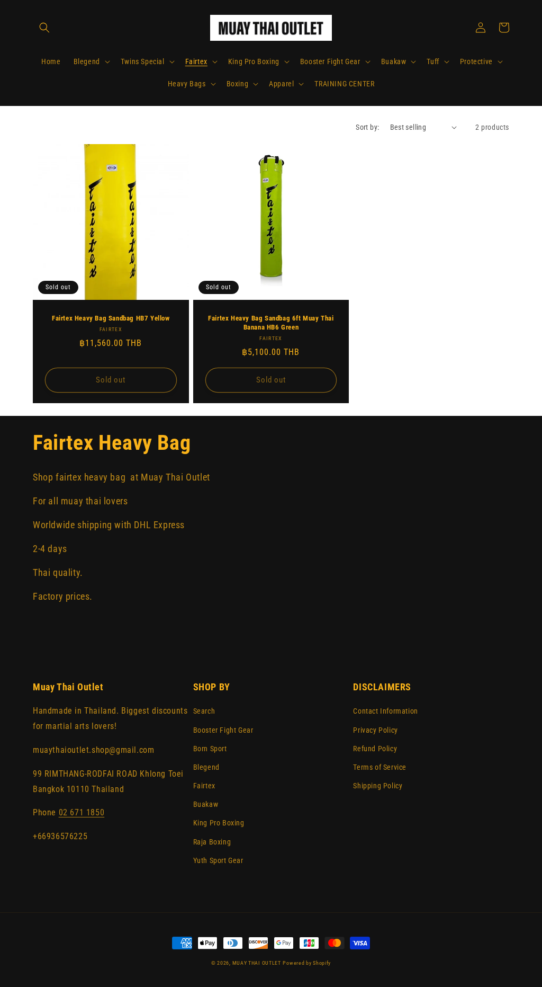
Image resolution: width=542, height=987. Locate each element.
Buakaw (206, 804)
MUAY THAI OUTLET (256, 963)
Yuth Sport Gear (218, 860)
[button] (44, 27)
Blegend (206, 767)
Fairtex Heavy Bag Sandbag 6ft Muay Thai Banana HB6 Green (270, 322)
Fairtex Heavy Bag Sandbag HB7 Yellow (111, 318)
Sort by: (367, 127)
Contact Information (385, 711)
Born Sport (210, 748)
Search (204, 711)
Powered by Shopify (307, 963)
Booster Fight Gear (223, 730)
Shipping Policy (377, 785)
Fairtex (204, 785)
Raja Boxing (212, 842)
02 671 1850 (82, 812)
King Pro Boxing (219, 823)
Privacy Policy (375, 730)
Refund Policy (375, 748)
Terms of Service (379, 767)
